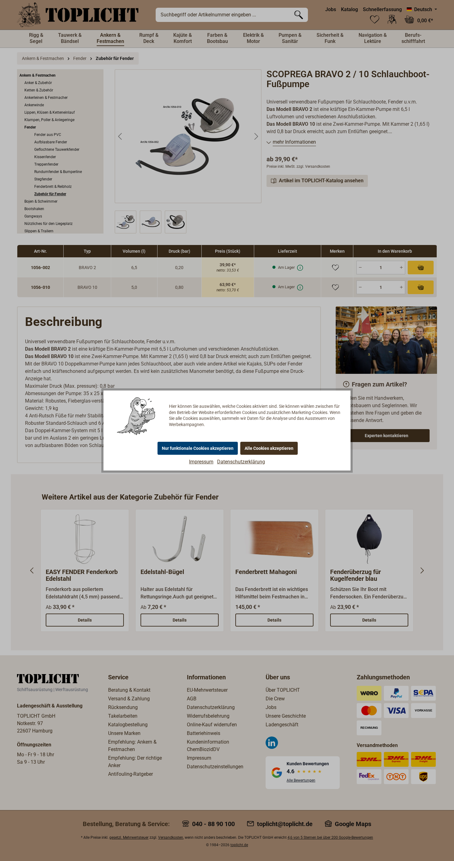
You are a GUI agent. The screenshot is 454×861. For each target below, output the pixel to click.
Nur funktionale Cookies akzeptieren (197, 448)
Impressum (201, 462)
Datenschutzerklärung (241, 462)
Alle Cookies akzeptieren (269, 448)
